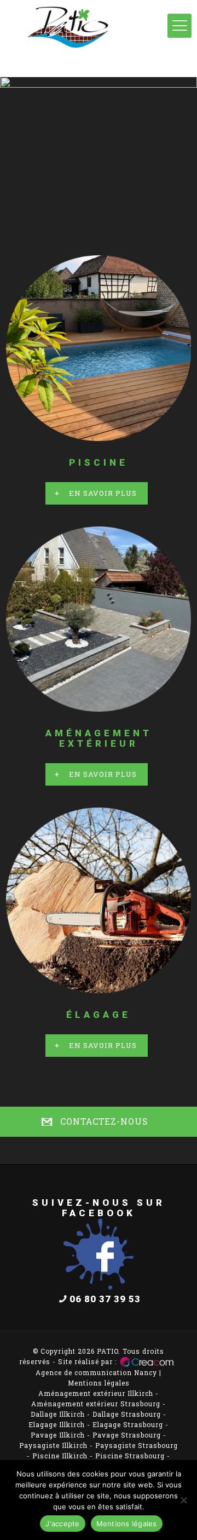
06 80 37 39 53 (105, 1298)
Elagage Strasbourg (127, 1424)
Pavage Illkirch (58, 1434)
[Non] (183, 1500)
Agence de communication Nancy (96, 1372)
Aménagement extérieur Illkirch (95, 1393)
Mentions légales (99, 1382)
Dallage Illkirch (58, 1414)
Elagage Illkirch (56, 1424)
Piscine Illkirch (60, 1455)
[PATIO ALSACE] (98, 38)
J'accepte (62, 1523)
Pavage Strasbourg (126, 1434)
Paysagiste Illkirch (53, 1445)
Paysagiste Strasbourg (136, 1445)
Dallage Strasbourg (126, 1414)
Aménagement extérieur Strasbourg (95, 1403)
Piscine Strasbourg (130, 1455)
